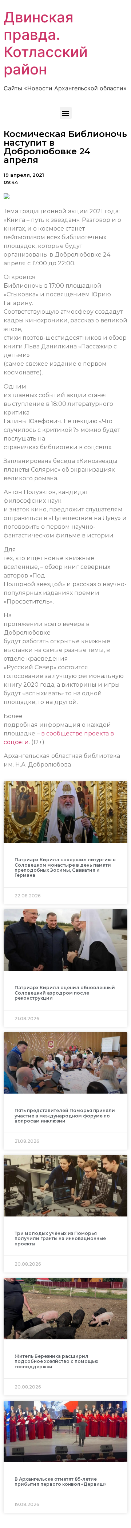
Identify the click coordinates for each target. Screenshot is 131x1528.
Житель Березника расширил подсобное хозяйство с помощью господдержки (57, 1361)
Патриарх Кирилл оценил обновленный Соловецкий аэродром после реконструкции (65, 993)
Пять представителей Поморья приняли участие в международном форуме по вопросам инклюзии (65, 1116)
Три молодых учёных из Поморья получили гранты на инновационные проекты (60, 1238)
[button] (66, 113)
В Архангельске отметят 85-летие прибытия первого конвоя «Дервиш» (60, 1481)
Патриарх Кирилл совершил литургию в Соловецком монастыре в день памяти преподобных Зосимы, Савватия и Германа (65, 867)
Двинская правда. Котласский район (46, 43)
